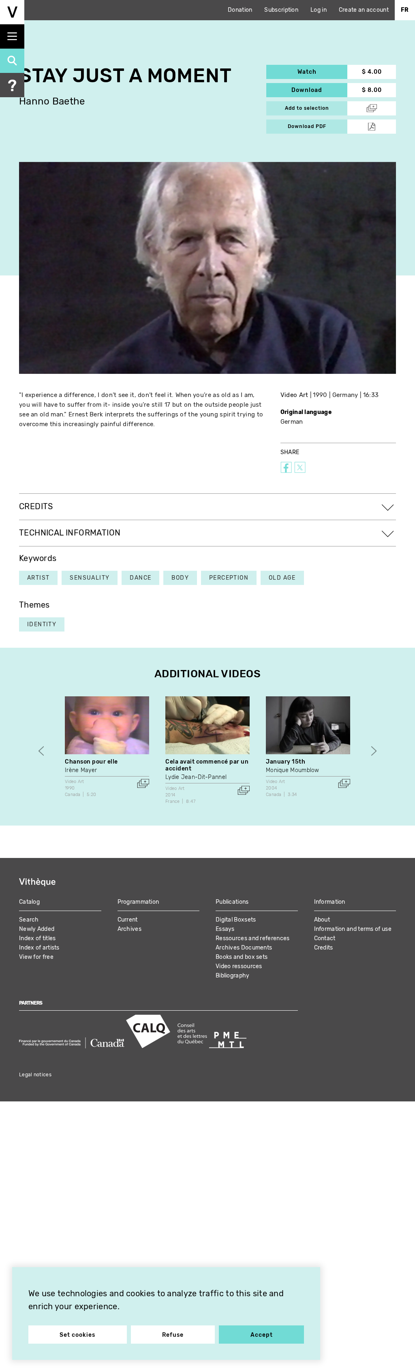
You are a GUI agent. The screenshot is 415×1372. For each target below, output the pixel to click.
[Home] (12, 12)
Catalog (29, 901)
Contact (325, 938)
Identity (41, 624)
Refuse (173, 1334)
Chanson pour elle (91, 761)
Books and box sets (241, 957)
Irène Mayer (81, 770)
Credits (323, 947)
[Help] (12, 85)
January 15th (285, 761)
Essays (225, 929)
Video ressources (239, 966)
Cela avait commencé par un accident (207, 765)
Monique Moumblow (292, 770)
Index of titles (37, 938)
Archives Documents (244, 947)
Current (128, 919)
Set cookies (77, 1334)
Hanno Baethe (52, 101)
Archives (129, 929)
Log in (318, 9)
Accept (261, 1334)
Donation (240, 9)
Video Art (294, 395)
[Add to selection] (143, 783)
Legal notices (35, 1075)
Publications (232, 901)
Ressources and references (253, 938)
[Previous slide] (41, 750)
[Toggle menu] (12, 36)
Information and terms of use (352, 929)
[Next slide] (373, 750)
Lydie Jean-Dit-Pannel (196, 777)
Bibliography (233, 975)
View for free (36, 957)
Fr (405, 9)
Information (329, 901)
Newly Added (36, 929)
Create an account (364, 9)
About (322, 919)
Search (29, 919)
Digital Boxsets (236, 919)
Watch (322, 71)
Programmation (138, 901)
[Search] (12, 61)
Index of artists (39, 947)
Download (319, 90)
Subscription (281, 9)
